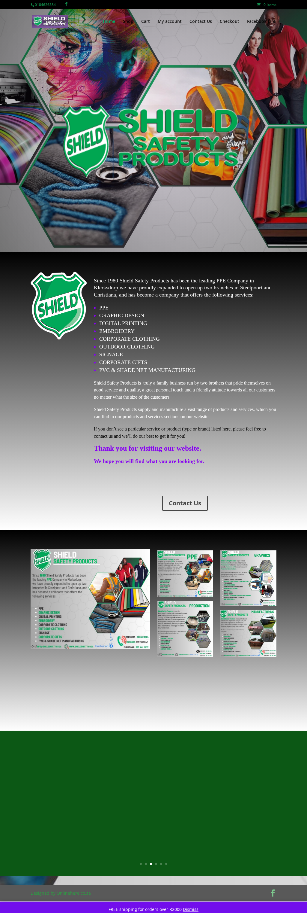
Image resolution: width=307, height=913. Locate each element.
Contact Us (200, 21)
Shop (128, 21)
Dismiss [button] (190, 909)
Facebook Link (261, 21)
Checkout (229, 21)
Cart (145, 21)
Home (109, 21)
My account (170, 21)
